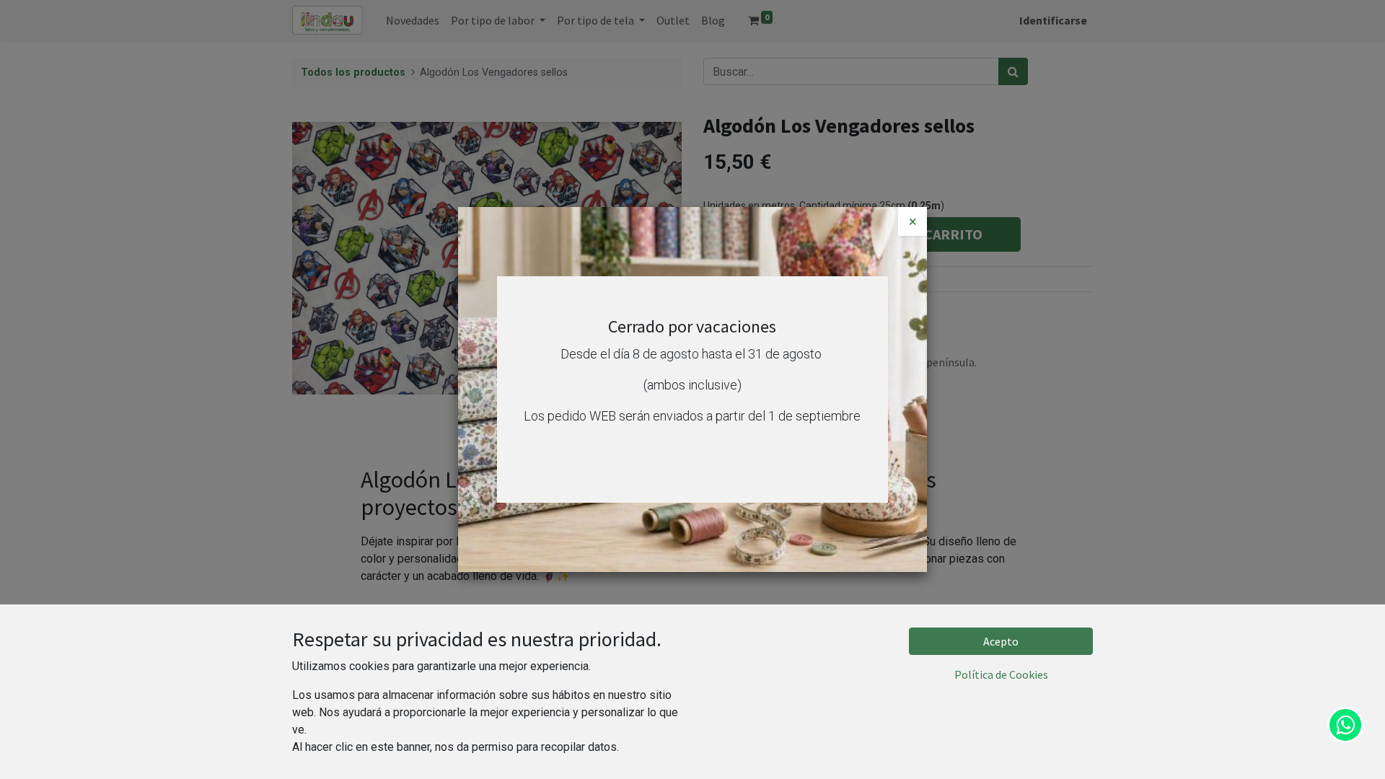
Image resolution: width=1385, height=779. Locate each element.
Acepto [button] (1001, 641)
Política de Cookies (1001, 674)
